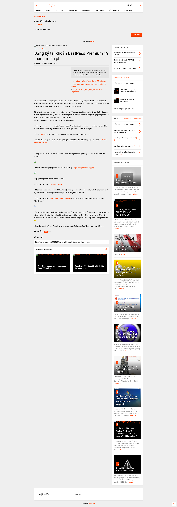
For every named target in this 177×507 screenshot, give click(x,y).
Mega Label (86, 10)
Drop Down (60, 10)
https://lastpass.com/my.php (84, 168)
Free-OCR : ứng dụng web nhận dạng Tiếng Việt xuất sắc (52, 267)
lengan (40, 24)
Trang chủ (78, 494)
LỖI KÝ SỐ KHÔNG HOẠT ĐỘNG (124, 83)
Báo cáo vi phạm (39, 16)
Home (40, 10)
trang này (48, 126)
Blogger (92, 41)
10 (118, 464)
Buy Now (129, 10)
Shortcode (115, 10)
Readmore (135, 194)
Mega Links (73, 10)
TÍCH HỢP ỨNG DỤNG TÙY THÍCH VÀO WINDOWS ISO (126, 212)
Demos (48, 10)
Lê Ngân (50, 5)
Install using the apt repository (123, 109)
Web (43, 49)
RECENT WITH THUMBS (123, 77)
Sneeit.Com (92, 503)
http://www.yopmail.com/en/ (60, 198)
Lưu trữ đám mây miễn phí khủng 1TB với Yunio (89, 81)
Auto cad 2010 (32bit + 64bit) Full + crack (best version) (127, 369)
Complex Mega (99, 10)
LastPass (43, 134)
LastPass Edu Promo (56, 184)
